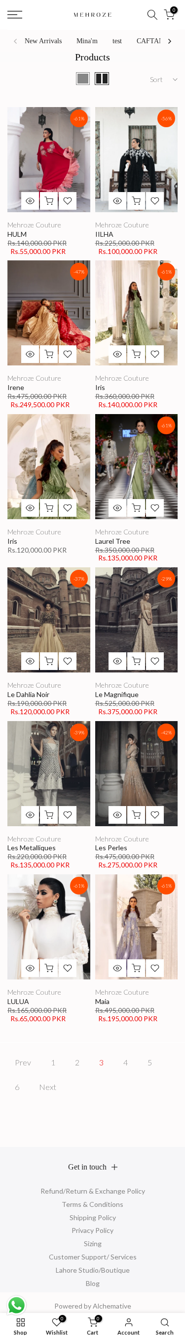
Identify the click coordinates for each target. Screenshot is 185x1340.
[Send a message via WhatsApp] (16, 1305)
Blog (93, 1283)
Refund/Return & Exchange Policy (92, 1191)
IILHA (104, 234)
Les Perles (111, 847)
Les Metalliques (31, 847)
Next (47, 1086)
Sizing (93, 1243)
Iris (100, 387)
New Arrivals (43, 41)
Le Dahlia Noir (28, 694)
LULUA (18, 1001)
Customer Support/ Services (93, 1257)
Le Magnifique (117, 694)
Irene (15, 387)
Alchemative (112, 1306)
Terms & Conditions (92, 1204)
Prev (23, 1062)
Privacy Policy (92, 1230)
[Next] (169, 41)
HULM (17, 234)
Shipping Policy (93, 1217)
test (117, 41)
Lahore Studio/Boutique (93, 1270)
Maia (102, 1001)
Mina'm (87, 41)
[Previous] (15, 41)
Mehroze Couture (34, 225)
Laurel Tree (112, 541)
